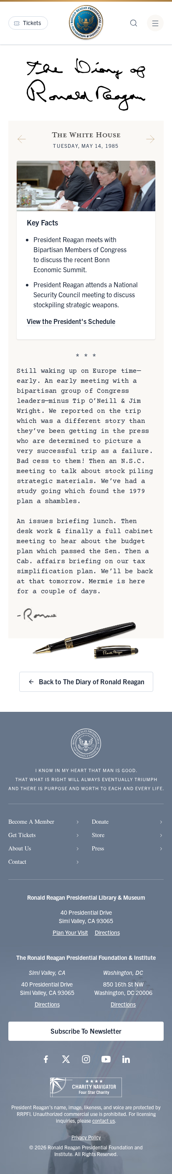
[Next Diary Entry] (150, 140)
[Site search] (133, 23)
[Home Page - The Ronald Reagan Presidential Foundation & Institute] (86, 23)
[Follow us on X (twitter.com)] (66, 1059)
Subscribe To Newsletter (86, 1031)
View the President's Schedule (71, 321)
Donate (100, 821)
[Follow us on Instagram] (86, 1059)
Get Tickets (21, 835)
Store (98, 835)
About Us (19, 848)
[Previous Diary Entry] (21, 140)
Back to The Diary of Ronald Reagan (91, 681)
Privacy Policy (86, 1137)
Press (98, 848)
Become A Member (31, 821)
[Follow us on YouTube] (106, 1059)
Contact (17, 861)
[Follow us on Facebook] (46, 1059)
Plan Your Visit (70, 932)
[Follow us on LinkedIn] (126, 1059)
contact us (103, 1120)
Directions (107, 932)
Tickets (32, 22)
